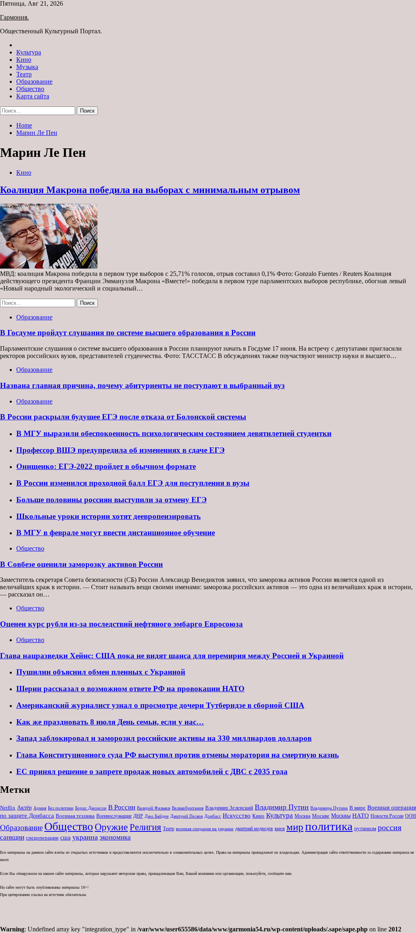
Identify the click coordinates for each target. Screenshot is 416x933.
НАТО (360, 815)
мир (294, 827)
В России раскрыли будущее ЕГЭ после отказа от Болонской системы (123, 416)
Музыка (27, 66)
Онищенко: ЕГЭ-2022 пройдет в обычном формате (106, 466)
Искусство (237, 815)
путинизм (365, 828)
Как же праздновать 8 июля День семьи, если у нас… (110, 722)
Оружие (111, 826)
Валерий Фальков (153, 808)
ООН (410, 816)
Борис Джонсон (90, 807)
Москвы (341, 816)
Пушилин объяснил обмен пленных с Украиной (100, 672)
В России (121, 807)
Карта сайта (32, 96)
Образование (34, 81)
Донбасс (212, 816)
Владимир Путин (282, 807)
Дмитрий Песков (186, 816)
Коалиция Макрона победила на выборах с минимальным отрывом (150, 189)
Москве (320, 816)
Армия (39, 808)
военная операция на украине (205, 829)
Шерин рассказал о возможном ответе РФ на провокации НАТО (130, 688)
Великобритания (188, 807)
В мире (357, 808)
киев (280, 828)
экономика (115, 837)
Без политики (61, 808)
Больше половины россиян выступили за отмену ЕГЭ (111, 499)
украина (85, 837)
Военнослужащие (114, 816)
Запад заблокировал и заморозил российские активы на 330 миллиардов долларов (164, 738)
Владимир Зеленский (229, 808)
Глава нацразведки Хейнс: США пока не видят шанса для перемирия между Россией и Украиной (172, 655)
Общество (30, 88)
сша (65, 837)
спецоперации (42, 838)
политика (329, 826)
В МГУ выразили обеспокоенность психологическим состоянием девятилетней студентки (174, 433)
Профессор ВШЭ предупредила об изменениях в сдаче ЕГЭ (120, 450)
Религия (145, 827)
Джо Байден (157, 816)
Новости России (386, 816)
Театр (24, 74)
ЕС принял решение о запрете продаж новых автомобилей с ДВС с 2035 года (152, 771)
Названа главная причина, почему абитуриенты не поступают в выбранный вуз (142, 385)
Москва (302, 816)
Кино (23, 59)
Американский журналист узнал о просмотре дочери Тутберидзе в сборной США (160, 705)
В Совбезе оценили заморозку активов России (81, 564)
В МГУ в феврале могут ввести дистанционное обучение (115, 532)
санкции (12, 837)
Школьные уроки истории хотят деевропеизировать (108, 516)
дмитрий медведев (254, 828)
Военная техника (75, 816)
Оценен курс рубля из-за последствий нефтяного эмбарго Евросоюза (121, 624)
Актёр (24, 808)
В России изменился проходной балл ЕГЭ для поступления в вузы (132, 483)
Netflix (7, 808)
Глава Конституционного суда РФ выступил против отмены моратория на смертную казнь (177, 755)
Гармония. (14, 17)
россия (389, 827)
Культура (28, 52)
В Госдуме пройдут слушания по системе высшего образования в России (128, 332)
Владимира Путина (329, 808)
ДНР (138, 816)
